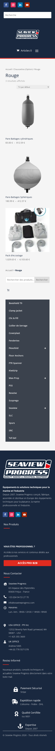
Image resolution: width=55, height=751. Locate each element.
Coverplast (14, 333)
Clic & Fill (13, 318)
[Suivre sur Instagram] (13, 4)
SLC (11, 415)
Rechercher (42, 279)
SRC (11, 430)
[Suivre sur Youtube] (27, 4)
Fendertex (14, 340)
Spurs (12, 423)
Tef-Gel (12, 437)
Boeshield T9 (15, 303)
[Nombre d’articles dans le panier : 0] (8, 290)
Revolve (13, 393)
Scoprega (13, 400)
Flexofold (27, 348)
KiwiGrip (13, 370)
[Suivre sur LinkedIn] (20, 4)
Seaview (27, 408)
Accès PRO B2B (27, 563)
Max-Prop (27, 378)
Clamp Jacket (15, 310)
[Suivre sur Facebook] (6, 4)
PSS (11, 385)
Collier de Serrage (18, 325)
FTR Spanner (15, 363)
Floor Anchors (16, 355)
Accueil (9, 69)
